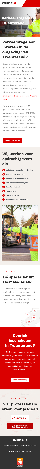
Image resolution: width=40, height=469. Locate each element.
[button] (12, 140)
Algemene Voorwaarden (20, 451)
